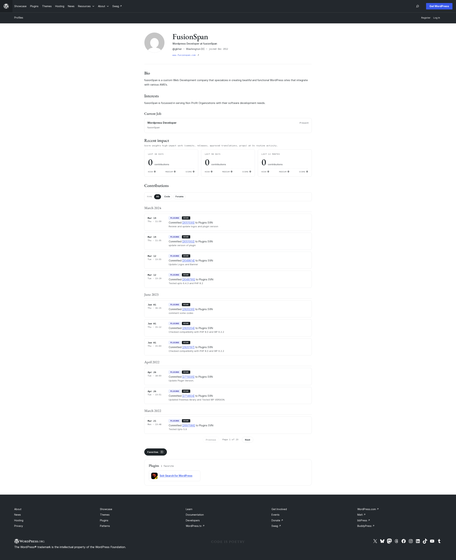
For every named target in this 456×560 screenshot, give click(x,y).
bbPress (363, 520)
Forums (179, 196)
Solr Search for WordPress (176, 475)
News (17, 514)
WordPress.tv (195, 525)
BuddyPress (366, 525)
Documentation (195, 514)
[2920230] (188, 309)
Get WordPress (439, 6)
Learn (189, 509)
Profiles (18, 17)
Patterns (105, 525)
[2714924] (188, 395)
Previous (211, 439)
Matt (361, 514)
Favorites (154, 452)
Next (247, 439)
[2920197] (188, 347)
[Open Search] (418, 6)
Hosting (18, 520)
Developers (193, 520)
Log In (436, 17)
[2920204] (188, 328)
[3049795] (188, 279)
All (157, 196)
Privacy (18, 525)
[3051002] (188, 241)
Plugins (104, 520)
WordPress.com (368, 509)
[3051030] (188, 222)
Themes (105, 514)
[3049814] (188, 260)
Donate (277, 520)
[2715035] (188, 376)
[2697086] (188, 425)
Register (426, 17)
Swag (276, 525)
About (17, 509)
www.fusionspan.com (184, 55)
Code (167, 196)
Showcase (106, 509)
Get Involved (279, 509)
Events (275, 514)
